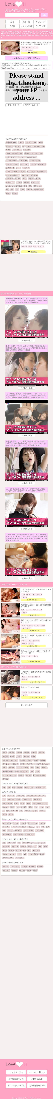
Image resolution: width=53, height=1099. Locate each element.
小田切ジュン (7, 764)
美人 (17, 189)
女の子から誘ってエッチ (40, 803)
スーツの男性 (39, 830)
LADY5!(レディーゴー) (18, 157)
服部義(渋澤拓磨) (8, 771)
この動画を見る (26, 340)
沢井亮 (5, 767)
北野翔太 (34, 752)
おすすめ (5, 866)
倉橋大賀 (15, 764)
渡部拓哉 (5, 779)
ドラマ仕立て (20, 796)
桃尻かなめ (9, 146)
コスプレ (42, 811)
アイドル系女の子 (11, 160)
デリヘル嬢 (9, 178)
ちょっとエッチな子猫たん (29, 175)
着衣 (17, 807)
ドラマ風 (17, 178)
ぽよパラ (31, 178)
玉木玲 (37, 767)
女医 (25, 854)
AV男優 (8, 150)
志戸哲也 (11, 767)
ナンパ (5, 814)
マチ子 (38, 178)
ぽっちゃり (41, 843)
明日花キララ (20, 858)
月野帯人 (44, 767)
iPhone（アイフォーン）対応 (33, 153)
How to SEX (37, 799)
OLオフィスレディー (9, 854)
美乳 (12, 189)
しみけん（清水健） (22, 767)
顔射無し (15, 193)
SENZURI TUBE (11, 142)
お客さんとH (42, 164)
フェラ (24, 178)
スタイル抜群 (11, 843)
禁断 (4, 787)
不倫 (13, 787)
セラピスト (18, 830)
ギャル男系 (22, 827)
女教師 (42, 854)
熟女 (40, 846)
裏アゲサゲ (6, 870)
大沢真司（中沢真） (26, 760)
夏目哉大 (19, 756)
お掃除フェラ (10, 168)
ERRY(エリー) (17, 150)
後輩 (47, 827)
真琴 (32, 771)
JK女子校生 (36, 850)
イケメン (21, 142)
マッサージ (10, 796)
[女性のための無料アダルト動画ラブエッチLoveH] (15, 6)
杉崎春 (12, 756)
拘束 (36, 807)
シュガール (25, 168)
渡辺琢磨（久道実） (39, 775)
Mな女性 (18, 850)
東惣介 (5, 752)
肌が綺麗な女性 (38, 189)
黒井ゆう (17, 146)
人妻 (4, 843)
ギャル (5, 850)
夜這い (16, 803)
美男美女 (29, 189)
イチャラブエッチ (34, 160)
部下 (42, 827)
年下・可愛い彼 (30, 834)
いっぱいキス (24, 164)
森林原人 (21, 775)
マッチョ (42, 823)
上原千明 (19, 752)
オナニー (5, 807)
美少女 (22, 189)
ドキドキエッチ (41, 787)
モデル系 (23, 846)
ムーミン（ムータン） (9, 775)
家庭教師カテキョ (8, 858)
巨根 (25, 186)
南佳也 (37, 771)
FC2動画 (24, 866)
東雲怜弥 (5, 756)
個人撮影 (27, 811)
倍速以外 (26, 182)
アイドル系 (15, 846)
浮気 (30, 186)
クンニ (18, 168)
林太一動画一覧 (13, 105)
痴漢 (7, 811)
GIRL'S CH (26, 150)
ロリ (35, 846)
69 (23, 146)
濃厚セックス (38, 186)
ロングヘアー (10, 182)
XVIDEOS (32, 866)
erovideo (40, 866)
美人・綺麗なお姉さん (29, 843)
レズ (4, 796)
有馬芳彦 (11, 752)
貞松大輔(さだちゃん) (42, 764)
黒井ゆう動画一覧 (31, 105)
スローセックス (27, 799)
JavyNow (22, 870)
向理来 (33, 756)
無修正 (28, 803)
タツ (32, 767)
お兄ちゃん (31, 827)
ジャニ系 (23, 823)
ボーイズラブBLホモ (13, 799)
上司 (38, 827)
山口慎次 (28, 775)
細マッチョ (6, 827)
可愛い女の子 (35, 182)
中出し (22, 803)
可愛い (30, 846)
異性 (7, 189)
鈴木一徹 (41, 752)
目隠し (31, 807)
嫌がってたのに (29, 787)
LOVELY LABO (32, 157)
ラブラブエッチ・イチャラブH (35, 796)
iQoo (7, 157)
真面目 (45, 846)
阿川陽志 (26, 752)
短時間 (35, 870)
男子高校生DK (7, 834)
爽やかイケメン (32, 823)
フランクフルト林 (31, 142)
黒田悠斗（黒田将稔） (27, 764)
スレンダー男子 (28, 830)
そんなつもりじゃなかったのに (36, 171)
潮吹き (12, 807)
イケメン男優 (23, 160)
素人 (29, 850)
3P (17, 811)
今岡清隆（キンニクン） (10, 760)
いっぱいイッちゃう (12, 164)
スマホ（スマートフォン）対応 (15, 171)
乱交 (21, 811)
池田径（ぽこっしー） (22, 771)
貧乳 (24, 850)
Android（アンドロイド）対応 (35, 146)
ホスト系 (14, 827)
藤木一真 (26, 756)
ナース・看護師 (33, 854)
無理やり (19, 787)
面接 (12, 811)
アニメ (11, 814)
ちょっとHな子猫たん (12, 175)
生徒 (4, 830)
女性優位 (23, 807)
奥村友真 (43, 760)
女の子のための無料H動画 (14, 186)
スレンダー (6, 846)
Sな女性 (11, 850)
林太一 (41, 142)
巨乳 (19, 843)
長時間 (8, 193)
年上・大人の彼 (18, 834)
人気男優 (19, 182)
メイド (20, 854)
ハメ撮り (34, 811)
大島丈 (36, 760)
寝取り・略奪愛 (7, 803)
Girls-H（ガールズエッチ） (14, 153)
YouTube (14, 870)
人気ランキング (15, 866)
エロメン (33, 164)
